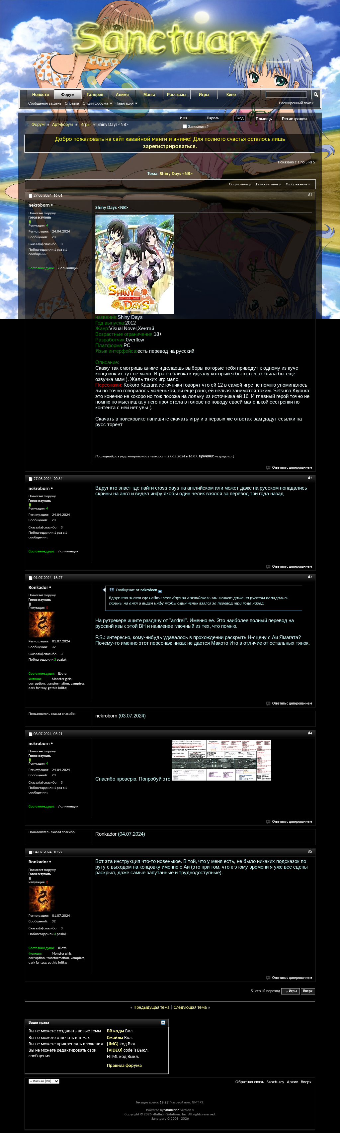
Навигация (124, 103)
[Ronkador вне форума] (42, 624)
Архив (292, 1082)
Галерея (95, 94)
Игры (204, 94)
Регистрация (294, 119)
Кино (231, 94)
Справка (72, 103)
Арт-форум (62, 124)
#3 (310, 577)
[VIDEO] (115, 1050)
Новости (40, 94)
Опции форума (95, 103)
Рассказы (176, 94)
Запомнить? (198, 127)
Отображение (296, 184)
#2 (310, 478)
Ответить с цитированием (292, 468)
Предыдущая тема (151, 1007)
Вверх (307, 991)
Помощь (264, 119)
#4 (310, 733)
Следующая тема (190, 1007)
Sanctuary (275, 1082)
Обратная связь (249, 1082)
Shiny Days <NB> (176, 173)
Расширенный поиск (296, 103)
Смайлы (115, 1037)
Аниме (122, 94)
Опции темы (238, 184)
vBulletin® (172, 1110)
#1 (310, 195)
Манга (149, 94)
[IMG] (113, 1044)
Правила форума (124, 1065)
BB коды (115, 1031)
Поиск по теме (267, 184)
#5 (310, 852)
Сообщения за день (44, 103)
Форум (67, 94)
